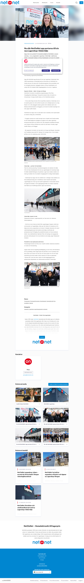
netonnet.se (42, 563)
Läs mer (42, 337)
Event (51, 2)
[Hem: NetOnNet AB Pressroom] (10, 3)
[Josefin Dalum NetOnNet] (28, 395)
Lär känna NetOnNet (42, 565)
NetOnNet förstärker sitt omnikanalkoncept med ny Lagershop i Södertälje (26, 507)
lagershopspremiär (38, 309)
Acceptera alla (56, 70)
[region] (42, 66)
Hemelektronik (49, 301)
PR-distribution (44, 580)
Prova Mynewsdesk (54, 580)
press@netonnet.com (28, 375)
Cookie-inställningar (29, 70)
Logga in (80, 580)
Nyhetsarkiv (36, 2)
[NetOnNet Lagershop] (56, 395)
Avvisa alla (45, 70)
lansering (26, 309)
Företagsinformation (35, 301)
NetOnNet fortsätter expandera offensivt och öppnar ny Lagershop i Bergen (55, 474)
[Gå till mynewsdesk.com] (6, 581)
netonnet (45, 309)
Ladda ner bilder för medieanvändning (58, 384)
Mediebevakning (34, 580)
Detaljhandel (43, 301)
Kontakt (58, 2)
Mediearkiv (44, 2)
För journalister (64, 580)
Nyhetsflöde (73, 580)
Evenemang (27, 301)
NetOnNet (36, 319)
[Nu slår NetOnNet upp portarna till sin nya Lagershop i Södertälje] (28, 415)
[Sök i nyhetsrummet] (76, 3)
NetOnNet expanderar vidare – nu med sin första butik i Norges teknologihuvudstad (28, 474)
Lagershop (31, 309)
